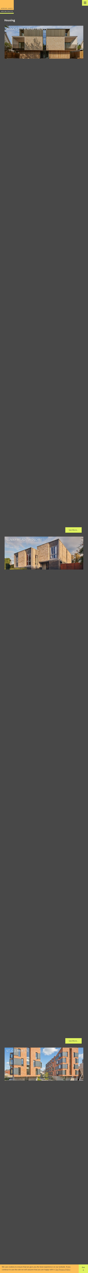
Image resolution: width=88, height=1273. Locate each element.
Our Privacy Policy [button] (62, 1270)
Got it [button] (83, 1268)
